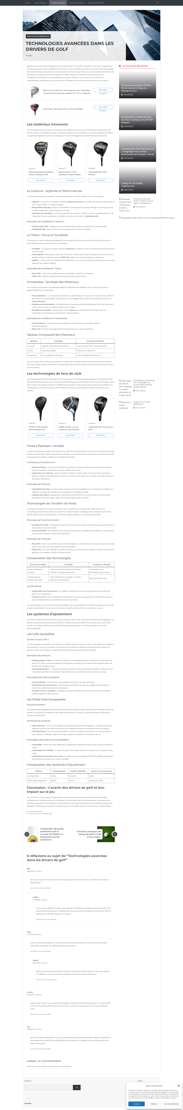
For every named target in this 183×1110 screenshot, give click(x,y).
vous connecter (42, 1066)
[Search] (77, 1087)
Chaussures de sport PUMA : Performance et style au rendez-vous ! (136, 88)
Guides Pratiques (40, 3)
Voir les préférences (172, 1104)
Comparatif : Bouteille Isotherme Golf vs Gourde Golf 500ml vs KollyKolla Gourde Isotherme (52, 834)
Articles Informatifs (58, 3)
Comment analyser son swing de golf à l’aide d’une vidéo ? (89, 834)
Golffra (30, 55)
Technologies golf (46, 813)
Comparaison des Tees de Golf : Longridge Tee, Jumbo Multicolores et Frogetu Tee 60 (137, 152)
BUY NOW (103, 90)
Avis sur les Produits (76, 3)
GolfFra (27, 1103)
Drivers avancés (34, 813)
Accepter (136, 1104)
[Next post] (115, 834)
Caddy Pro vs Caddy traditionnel (141, 403)
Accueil (27, 3)
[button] (179, 1086)
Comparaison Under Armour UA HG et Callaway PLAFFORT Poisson (137, 120)
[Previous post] (27, 834)
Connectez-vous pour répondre (40, 888)
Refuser (154, 1104)
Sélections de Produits (96, 3)
